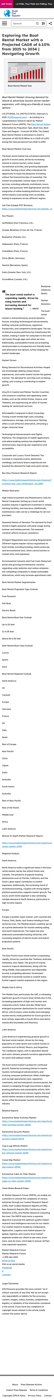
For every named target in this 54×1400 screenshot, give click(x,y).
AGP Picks (7, 4)
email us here (8, 1260)
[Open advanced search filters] (43, 23)
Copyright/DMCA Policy (13, 1395)
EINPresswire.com (17, 117)
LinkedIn (6, 1274)
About (15, 1384)
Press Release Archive (31, 1384)
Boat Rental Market (40, 124)
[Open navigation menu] (4, 23)
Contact (48, 1395)
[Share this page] (50, 23)
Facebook (7, 1267)
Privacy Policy (34, 1395)
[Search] (37, 23)
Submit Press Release (16, 1390)
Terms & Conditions (39, 1390)
